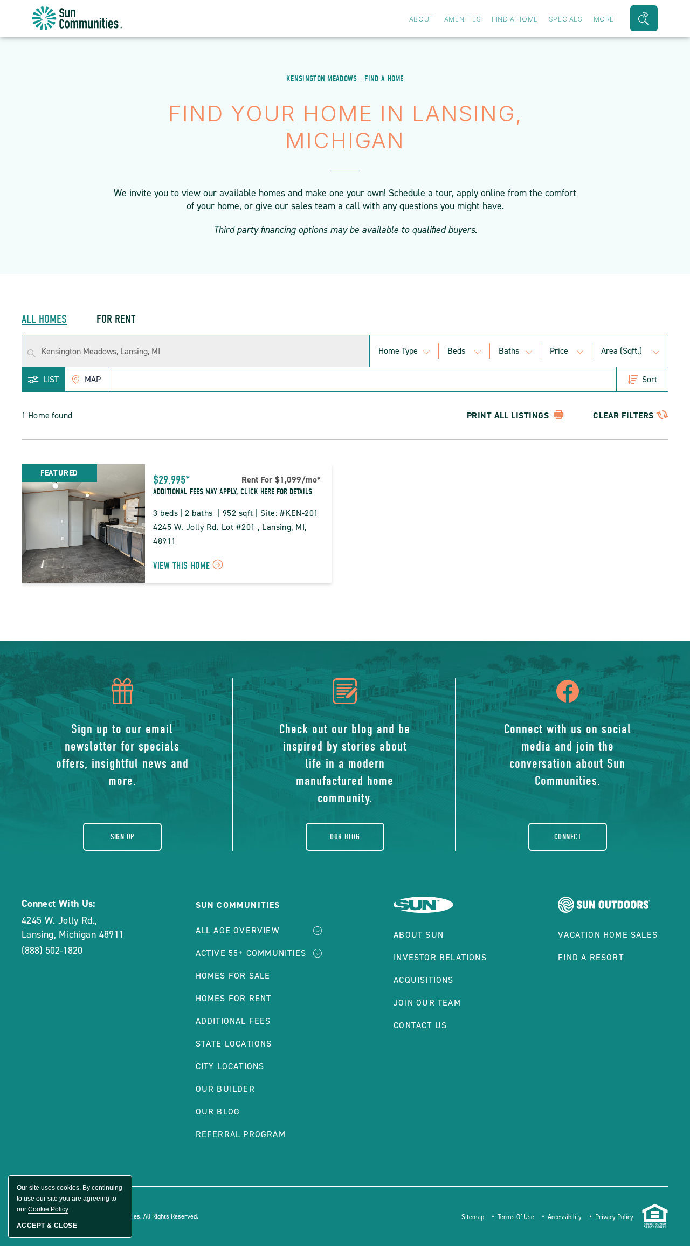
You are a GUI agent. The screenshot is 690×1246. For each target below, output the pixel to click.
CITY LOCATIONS (230, 1066)
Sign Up (122, 837)
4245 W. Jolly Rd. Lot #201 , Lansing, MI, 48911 (231, 534)
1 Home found (47, 415)
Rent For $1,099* (281, 479)
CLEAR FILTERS (623, 415)
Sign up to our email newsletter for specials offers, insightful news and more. (122, 754)
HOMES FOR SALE (233, 975)
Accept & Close (47, 1225)
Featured (59, 473)
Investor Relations (440, 957)
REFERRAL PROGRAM (241, 1134)
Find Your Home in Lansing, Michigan (345, 127)
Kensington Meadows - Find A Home (345, 79)
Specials (566, 19)
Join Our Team (427, 1002)
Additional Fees (233, 1021)
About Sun (419, 934)
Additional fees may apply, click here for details (232, 492)
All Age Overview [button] (237, 930)
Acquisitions (423, 980)
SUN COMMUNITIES (238, 905)
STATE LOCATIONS (234, 1043)
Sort (649, 379)
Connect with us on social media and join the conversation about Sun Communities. (567, 754)
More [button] (604, 19)
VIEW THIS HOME (190, 567)
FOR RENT (116, 319)
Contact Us (420, 1025)
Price (559, 350)
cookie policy (48, 1209)
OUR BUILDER (225, 1088)
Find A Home (515, 19)
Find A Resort (591, 957)
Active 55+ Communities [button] (251, 953)
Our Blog (345, 837)
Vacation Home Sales (608, 934)
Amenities (462, 19)
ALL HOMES (44, 319)
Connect (567, 837)
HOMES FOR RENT (234, 998)
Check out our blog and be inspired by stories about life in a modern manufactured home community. (344, 763)
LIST (51, 379)
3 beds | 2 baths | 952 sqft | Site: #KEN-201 (236, 513)
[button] (644, 18)
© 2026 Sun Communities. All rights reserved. (134, 1216)
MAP (93, 379)
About (421, 19)
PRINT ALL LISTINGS (509, 415)
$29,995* (171, 480)
